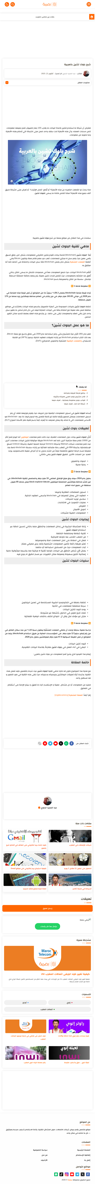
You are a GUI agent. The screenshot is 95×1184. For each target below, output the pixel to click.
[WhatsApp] (66, 743)
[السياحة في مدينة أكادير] (70, 880)
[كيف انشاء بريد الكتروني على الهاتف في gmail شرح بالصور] (25, 836)
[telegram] (77, 1174)
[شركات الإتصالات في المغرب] (70, 836)
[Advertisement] (47, 40)
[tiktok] (61, 1174)
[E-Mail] (55, 743)
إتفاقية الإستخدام (83, 1155)
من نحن (45, 1155)
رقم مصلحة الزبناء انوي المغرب (35, 1062)
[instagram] (67, 1174)
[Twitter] (61, 743)
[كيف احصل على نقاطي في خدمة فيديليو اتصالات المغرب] (25, 1026)
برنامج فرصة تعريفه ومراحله (74, 393)
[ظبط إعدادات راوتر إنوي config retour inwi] (69, 1026)
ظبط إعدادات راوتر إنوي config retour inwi (73, 1036)
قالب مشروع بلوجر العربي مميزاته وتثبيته (69, 397)
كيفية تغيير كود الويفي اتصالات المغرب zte (65, 974)
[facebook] (88, 1174)
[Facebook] (71, 743)
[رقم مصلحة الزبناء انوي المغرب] (25, 1053)
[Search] (12, 4)
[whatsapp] (56, 1174)
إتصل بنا (87, 1160)
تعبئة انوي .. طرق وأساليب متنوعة (76, 1062)
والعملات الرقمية (74, 341)
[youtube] (72, 1174)
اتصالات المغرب (46, 1009)
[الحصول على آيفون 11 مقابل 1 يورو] (70, 859)
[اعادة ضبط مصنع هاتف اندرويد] (25, 880)
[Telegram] (50, 743)
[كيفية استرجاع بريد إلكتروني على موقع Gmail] (25, 859)
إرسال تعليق (47, 908)
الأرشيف (44, 1160)
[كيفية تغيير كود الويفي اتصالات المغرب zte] (47, 958)
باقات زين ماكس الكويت (45, 17)
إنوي (69, 1002)
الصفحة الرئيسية (83, 1150)
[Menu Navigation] (79, 4)
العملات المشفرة (77, 262)
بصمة (70, 1180)
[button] (7, 4)
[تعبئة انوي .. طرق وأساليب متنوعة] (69, 1053)
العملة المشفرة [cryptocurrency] (69, 695)
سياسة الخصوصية (40, 1150)
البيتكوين (25, 437)
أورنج (25, 1002)
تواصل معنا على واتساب (48, 926)
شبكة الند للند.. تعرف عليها (74, 404)
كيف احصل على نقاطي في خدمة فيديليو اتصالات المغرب (28, 1037)
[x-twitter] (82, 1174)
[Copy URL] (39, 743)
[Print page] (45, 743)
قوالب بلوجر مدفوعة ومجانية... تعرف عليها (68, 400)
